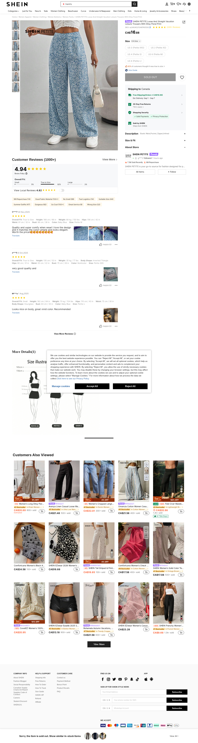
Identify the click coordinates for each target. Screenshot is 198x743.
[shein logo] (17, 4)
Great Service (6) (75, 204)
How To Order (40, 685)
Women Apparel (25, 17)
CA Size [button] (134, 41)
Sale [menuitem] (46, 11)
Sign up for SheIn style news (114, 687)
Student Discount (20, 701)
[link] (172, 4)
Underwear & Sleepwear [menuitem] (99, 11)
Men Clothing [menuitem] (119, 11)
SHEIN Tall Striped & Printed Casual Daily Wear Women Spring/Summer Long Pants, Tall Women (99, 568)
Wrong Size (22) (93, 204)
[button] (184, 4)
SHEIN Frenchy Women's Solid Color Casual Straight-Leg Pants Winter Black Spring (169, 626)
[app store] (146, 681)
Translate (16, 236)
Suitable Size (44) (106, 199)
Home (14, 17)
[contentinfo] (143, 725)
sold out (150, 77)
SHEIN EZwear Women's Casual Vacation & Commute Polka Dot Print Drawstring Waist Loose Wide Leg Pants (133, 626)
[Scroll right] (190, 11)
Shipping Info (40, 678)
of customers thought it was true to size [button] (145, 66)
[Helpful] (100, 244)
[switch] (61, 190)
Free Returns (40, 681)
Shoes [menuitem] (173, 11)
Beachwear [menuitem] (73, 11)
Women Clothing (39, 17)
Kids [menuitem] (129, 11)
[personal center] (167, 4)
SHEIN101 (17, 705)
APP (146, 674)
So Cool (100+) (57, 204)
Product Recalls (63, 688)
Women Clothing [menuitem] (58, 11)
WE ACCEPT (105, 720)
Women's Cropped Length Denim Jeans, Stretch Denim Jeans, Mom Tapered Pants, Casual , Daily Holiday (99, 504)
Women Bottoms (54, 17)
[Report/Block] (116, 244)
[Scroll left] (186, 11)
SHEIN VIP (39, 695)
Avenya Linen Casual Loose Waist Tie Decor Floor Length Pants (64, 506)
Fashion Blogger (20, 681)
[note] (29, 499)
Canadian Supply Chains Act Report (20, 689)
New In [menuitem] (38, 11)
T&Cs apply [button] (137, 107)
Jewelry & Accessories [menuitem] (159, 11)
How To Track (40, 688)
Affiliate (38, 702)
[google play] (151, 681)
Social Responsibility (21, 685)
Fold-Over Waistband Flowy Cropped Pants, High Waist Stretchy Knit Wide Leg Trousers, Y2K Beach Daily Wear (169, 504)
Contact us (61, 678)
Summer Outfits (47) (22, 204)
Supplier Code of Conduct (20, 693)
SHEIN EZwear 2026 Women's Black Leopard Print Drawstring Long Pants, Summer (64, 565)
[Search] (134, 4)
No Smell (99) (68, 199)
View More (99, 644)
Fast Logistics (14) (86, 199)
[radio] (136, 47)
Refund (38, 699)
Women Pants (68, 17)
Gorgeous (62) (40, 204)
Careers (16, 698)
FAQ (58, 692)
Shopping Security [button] (141, 113)
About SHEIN (18, 678)
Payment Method (63, 681)
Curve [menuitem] (83, 11)
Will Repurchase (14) (22, 199)
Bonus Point (62, 685)
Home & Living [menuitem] (140, 11)
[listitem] (29, 488)
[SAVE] (182, 77)
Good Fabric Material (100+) (46, 199)
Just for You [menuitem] (27, 11)
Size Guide (39, 692)
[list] (120, 679)
